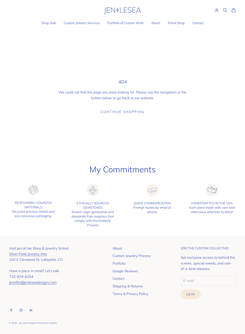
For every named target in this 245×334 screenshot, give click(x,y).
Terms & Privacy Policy (130, 294)
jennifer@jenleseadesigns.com (33, 282)
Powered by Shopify (47, 323)
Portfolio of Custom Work (125, 23)
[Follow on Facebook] (11, 310)
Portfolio (119, 263)
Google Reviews (125, 271)
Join (190, 294)
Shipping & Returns (128, 286)
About (155, 23)
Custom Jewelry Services (82, 23)
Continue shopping (122, 112)
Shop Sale (49, 23)
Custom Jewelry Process (132, 256)
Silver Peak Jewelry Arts (28, 254)
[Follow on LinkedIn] (31, 310)
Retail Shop (176, 23)
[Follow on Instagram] (21, 310)
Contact (198, 23)
